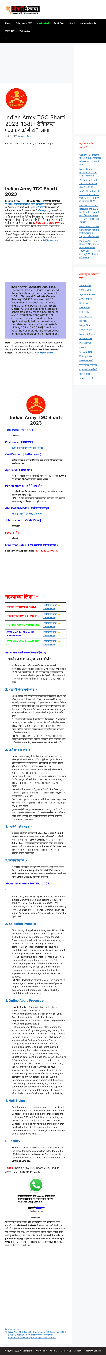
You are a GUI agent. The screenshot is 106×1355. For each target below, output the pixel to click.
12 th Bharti (85, 290)
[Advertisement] (36, 63)
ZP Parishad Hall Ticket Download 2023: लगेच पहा (88, 183)
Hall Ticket (84, 312)
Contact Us (66, 1351)
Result (72, 23)
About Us (54, 1351)
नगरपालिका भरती (86, 360)
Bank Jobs (84, 303)
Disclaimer (78, 1351)
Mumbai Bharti (87, 334)
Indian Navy (85, 316)
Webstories (25, 31)
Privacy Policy (41, 1351)
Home (7, 23)
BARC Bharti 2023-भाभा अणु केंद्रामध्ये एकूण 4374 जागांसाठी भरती (32, 1337)
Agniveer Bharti (87, 294)
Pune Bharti (85, 343)
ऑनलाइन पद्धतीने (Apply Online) (27, 513)
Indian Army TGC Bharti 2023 (21, 1332)
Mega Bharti (85, 325)
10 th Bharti (85, 285)
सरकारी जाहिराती (43, 23)
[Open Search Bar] (6, 39)
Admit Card (59, 23)
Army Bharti (85, 298)
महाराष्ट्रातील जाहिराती (88, 369)
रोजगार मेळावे (9, 31)
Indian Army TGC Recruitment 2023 (50, 1332)
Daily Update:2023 (24, 23)
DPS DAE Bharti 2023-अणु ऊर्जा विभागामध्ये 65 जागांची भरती (30, 1335)
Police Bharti (85, 338)
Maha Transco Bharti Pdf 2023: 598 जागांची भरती (88, 172)
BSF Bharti (84, 307)
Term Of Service (93, 1351)
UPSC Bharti (85, 351)
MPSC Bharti (86, 329)
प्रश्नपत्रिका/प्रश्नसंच (88, 23)
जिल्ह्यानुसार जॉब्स (86, 356)
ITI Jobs (83, 321)
